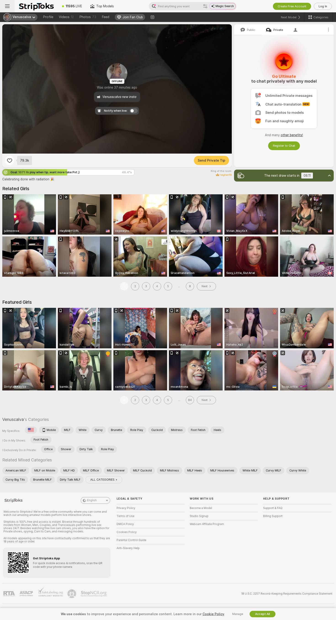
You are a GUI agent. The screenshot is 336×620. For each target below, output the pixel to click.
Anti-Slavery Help (128, 548)
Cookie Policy (213, 614)
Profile (48, 17)
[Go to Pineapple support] (72, 593)
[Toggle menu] (7, 6)
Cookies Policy (127, 532)
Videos (66, 17)
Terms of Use (125, 516)
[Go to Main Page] (36, 6)
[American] (31, 430)
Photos (87, 17)
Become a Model (201, 508)
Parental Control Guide (131, 540)
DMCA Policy (125, 524)
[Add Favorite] (9, 160)
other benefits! (292, 135)
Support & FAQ (273, 508)
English (92, 500)
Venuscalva (13, 419)
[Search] (205, 6)
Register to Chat (284, 145)
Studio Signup (199, 516)
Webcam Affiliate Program (207, 524)
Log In (323, 6)
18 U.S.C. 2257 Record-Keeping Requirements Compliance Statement (286, 593)
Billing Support (273, 516)
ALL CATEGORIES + (103, 479)
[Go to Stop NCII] (94, 593)
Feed (105, 17)
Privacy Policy (126, 508)
